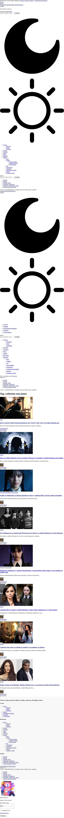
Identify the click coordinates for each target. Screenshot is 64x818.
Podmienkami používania (41, 0)
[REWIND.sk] (11, 5)
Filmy (1, 419)
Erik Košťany (3, 430)
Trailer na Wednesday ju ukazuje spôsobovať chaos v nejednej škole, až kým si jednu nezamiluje (31, 495)
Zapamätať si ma (6, 810)
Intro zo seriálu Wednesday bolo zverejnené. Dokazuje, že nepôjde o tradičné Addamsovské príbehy (32, 458)
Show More (9, 11)
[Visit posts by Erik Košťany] (4, 428)
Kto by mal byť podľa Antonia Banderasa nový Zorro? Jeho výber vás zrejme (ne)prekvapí (29, 423)
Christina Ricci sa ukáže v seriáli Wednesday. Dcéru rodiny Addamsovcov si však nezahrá (28, 610)
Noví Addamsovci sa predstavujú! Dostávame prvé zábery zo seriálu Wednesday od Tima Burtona (31, 533)
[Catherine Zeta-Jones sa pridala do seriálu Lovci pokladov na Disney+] (16, 643)
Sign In (15, 376)
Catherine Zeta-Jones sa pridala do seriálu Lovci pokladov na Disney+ (22, 647)
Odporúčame (3, 492)
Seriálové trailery (10, 492)
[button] (2, 2)
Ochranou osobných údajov (27, 0)
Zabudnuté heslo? (4, 813)
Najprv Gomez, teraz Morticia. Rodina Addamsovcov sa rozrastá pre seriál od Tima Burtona (29, 685)
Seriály (1, 455)
